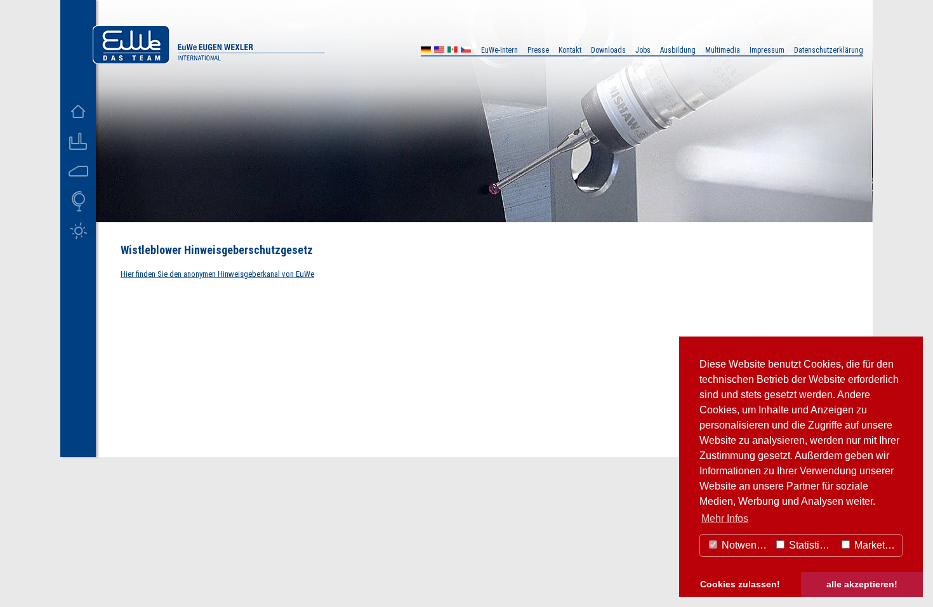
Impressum (767, 50)
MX (452, 51)
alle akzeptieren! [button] (861, 584)
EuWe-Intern (499, 50)
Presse (538, 50)
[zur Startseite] (209, 61)
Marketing (875, 545)
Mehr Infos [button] (724, 518)
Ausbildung (678, 50)
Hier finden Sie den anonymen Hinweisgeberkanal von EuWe (217, 274)
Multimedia (722, 50)
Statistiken (811, 545)
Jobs (643, 50)
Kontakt (570, 50)
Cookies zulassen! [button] (740, 584)
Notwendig (745, 545)
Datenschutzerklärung (828, 50)
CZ (466, 51)
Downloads (608, 50)
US (439, 51)
